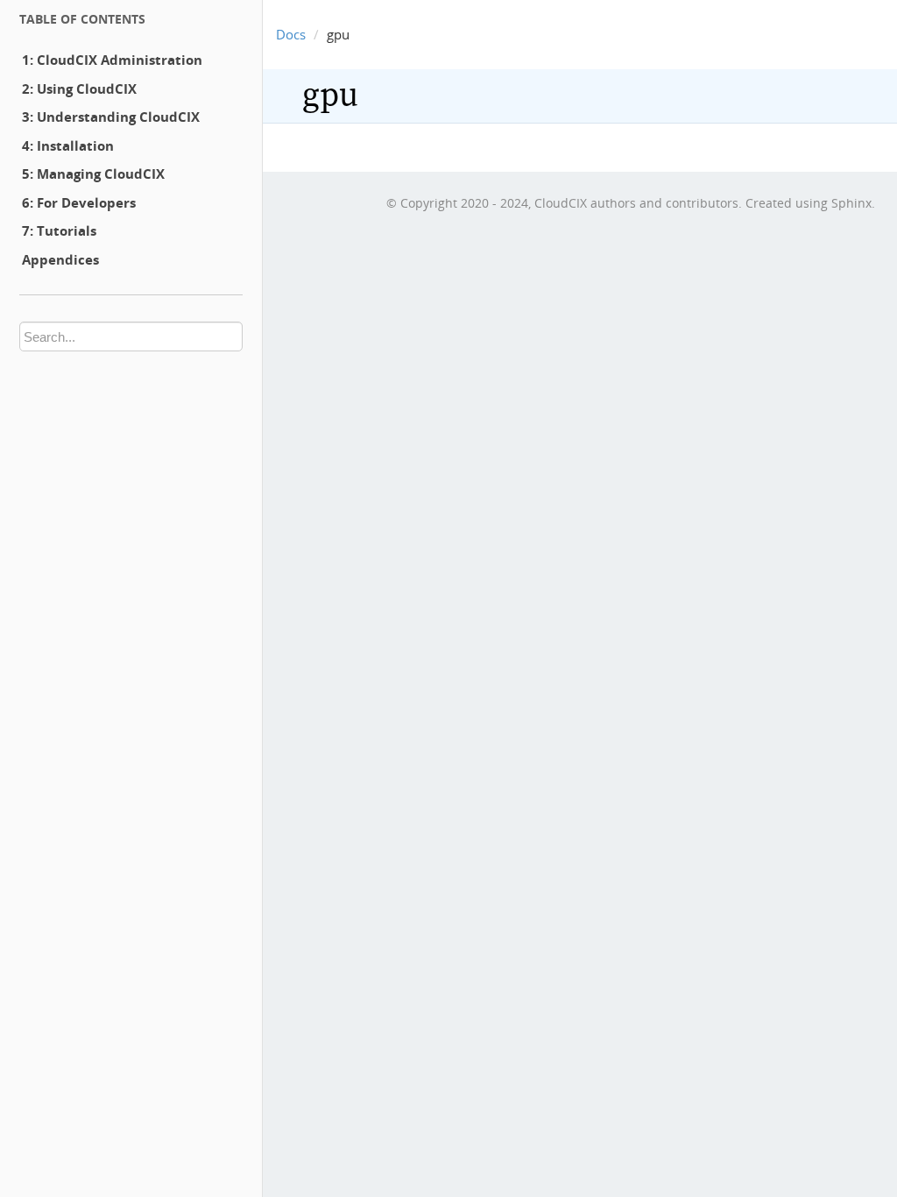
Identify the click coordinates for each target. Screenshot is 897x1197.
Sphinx (851, 203)
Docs (291, 34)
